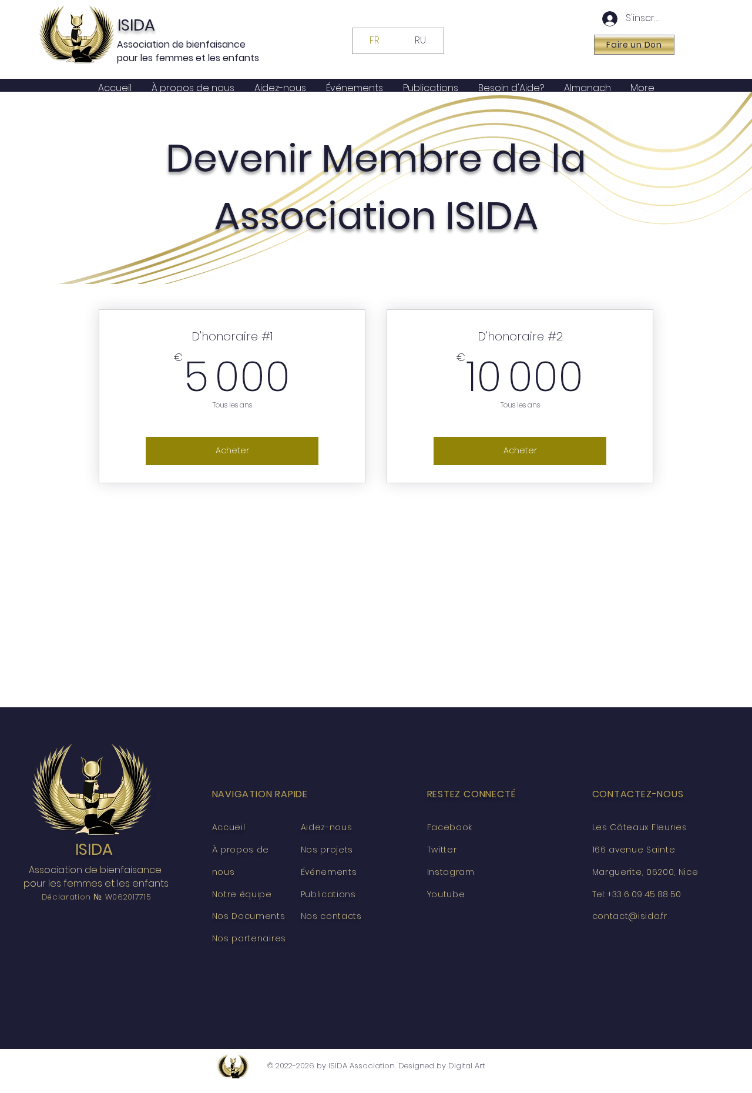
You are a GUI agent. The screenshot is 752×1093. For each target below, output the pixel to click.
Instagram (451, 872)
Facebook (450, 827)
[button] (634, 45)
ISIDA (136, 25)
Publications (328, 894)
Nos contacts (331, 916)
